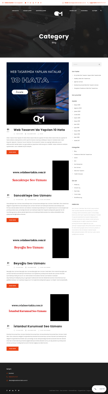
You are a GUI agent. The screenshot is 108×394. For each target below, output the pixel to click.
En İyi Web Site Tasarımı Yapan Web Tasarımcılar (87, 75)
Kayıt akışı (76, 191)
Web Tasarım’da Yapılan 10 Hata (39, 130)
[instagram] (40, 3)
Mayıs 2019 (77, 121)
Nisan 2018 (77, 134)
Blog (41, 133)
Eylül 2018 (76, 127)
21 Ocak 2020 (19, 199)
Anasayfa (15, 10)
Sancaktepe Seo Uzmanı (32, 195)
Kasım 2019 (77, 118)
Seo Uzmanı (47, 199)
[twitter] (38, 3)
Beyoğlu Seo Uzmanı (29, 263)
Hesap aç (76, 184)
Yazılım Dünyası (78, 174)
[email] (25, 3)
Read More (12, 152)
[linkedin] (33, 3)
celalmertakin (31, 133)
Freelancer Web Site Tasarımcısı (83, 154)
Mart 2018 (76, 137)
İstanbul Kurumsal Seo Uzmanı (38, 326)
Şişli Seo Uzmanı (78, 82)
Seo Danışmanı (78, 164)
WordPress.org (78, 197)
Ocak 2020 (77, 114)
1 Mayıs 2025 (19, 133)
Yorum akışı (77, 194)
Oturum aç (77, 188)
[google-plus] (30, 3)
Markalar (73, 10)
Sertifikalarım (41, 10)
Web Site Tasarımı (79, 170)
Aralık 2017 (77, 140)
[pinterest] (35, 3)
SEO (75, 161)
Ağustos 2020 (78, 108)
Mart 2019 (76, 124)
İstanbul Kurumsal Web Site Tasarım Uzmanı (86, 85)
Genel (75, 158)
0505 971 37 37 (13, 377)
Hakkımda (84, 10)
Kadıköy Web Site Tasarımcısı (82, 78)
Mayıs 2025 (77, 105)
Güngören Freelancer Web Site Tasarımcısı (86, 88)
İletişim (94, 10)
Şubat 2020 (77, 111)
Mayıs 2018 (77, 131)
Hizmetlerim (27, 10)
